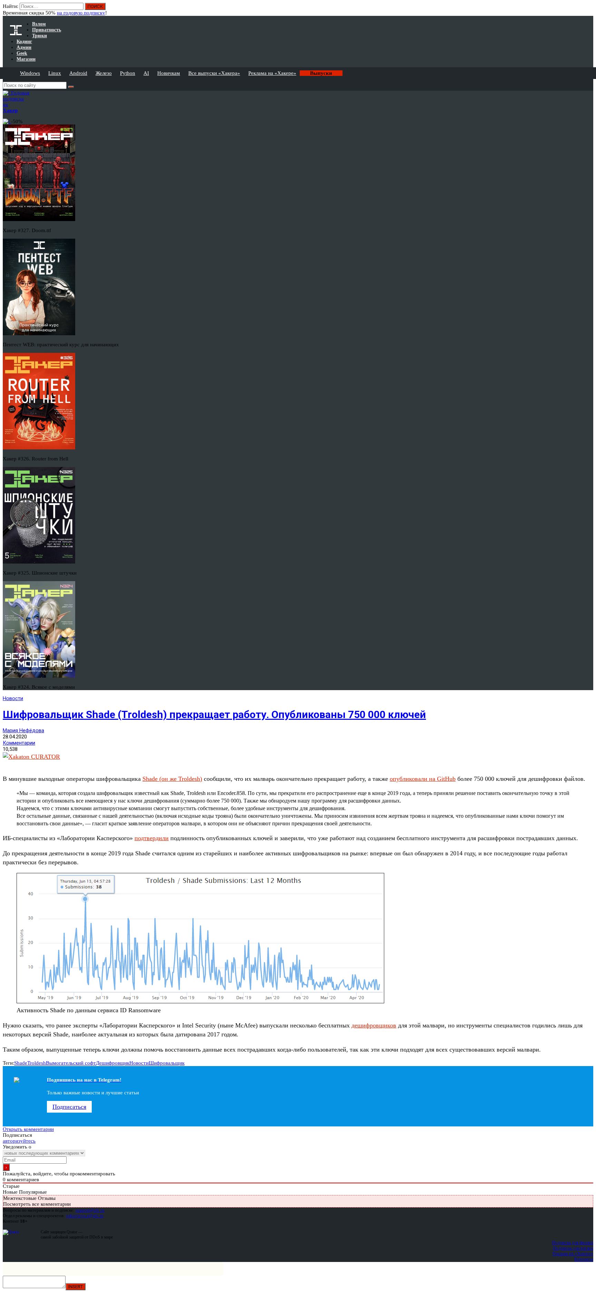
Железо (104, 73)
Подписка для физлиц (572, 1242)
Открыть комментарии (28, 1129)
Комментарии (19, 743)
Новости (13, 698)
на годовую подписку (81, 13)
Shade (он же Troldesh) (172, 778)
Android (78, 73)
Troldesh (36, 1063)
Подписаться (69, 1106)
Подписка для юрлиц (573, 1248)
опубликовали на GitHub (423, 778)
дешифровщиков (373, 1025)
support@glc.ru (90, 1210)
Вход (588, 9)
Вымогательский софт (71, 1063)
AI (146, 73)
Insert (75, 1286)
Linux (54, 73)
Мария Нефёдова (23, 730)
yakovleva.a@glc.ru (84, 1215)
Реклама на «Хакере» (272, 73)
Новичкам (168, 73)
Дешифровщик (112, 1063)
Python (127, 73)
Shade (20, 1063)
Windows (30, 73)
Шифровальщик (167, 1063)
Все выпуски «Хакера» (214, 73)
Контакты (583, 1259)
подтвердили (152, 838)
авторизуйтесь (19, 1141)
